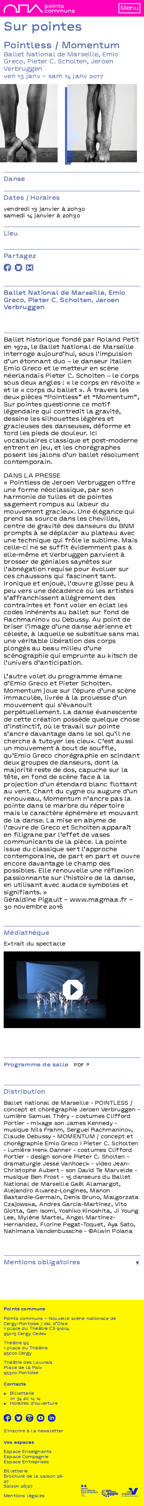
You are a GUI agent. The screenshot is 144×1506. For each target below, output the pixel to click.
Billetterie (16, 1472)
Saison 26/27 (18, 1487)
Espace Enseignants (28, 1452)
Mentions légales (24, 1496)
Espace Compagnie (26, 1457)
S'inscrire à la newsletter (34, 1431)
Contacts (15, 1385)
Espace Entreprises (26, 1462)
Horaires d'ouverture (34, 1404)
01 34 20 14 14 (25, 1399)
